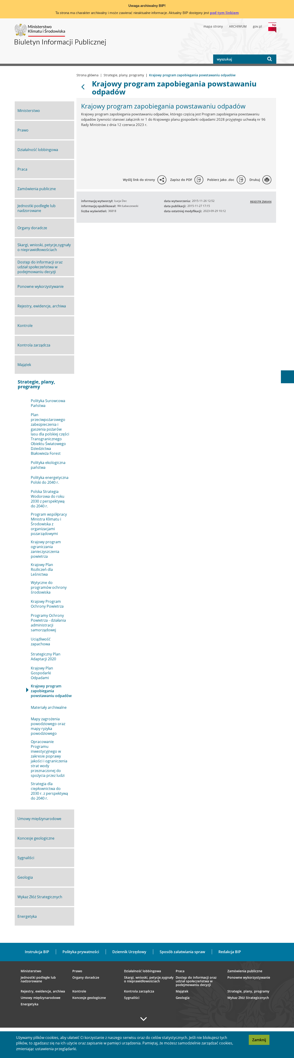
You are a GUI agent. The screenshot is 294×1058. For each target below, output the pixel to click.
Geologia (182, 998)
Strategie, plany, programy (124, 75)
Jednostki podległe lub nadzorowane (38, 979)
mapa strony (213, 26)
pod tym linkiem (224, 12)
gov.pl (257, 26)
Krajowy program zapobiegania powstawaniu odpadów (174, 88)
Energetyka (29, 1004)
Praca (180, 971)
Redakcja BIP (229, 951)
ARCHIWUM (238, 26)
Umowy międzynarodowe (40, 998)
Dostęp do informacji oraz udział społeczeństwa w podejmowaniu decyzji (196, 981)
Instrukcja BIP (37, 951)
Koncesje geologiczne (89, 998)
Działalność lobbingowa (142, 971)
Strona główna (87, 75)
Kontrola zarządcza (139, 991)
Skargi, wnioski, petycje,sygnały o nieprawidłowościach (149, 979)
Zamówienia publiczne (244, 971)
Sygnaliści (131, 998)
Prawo (77, 971)
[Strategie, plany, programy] (83, 86)
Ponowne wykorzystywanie (248, 977)
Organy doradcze (85, 977)
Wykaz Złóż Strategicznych (248, 998)
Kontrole (79, 991)
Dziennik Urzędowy (129, 951)
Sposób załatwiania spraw (182, 951)
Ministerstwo (31, 971)
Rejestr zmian (260, 202)
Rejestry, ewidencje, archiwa (43, 991)
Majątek (182, 991)
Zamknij (260, 1041)
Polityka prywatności (80, 951)
